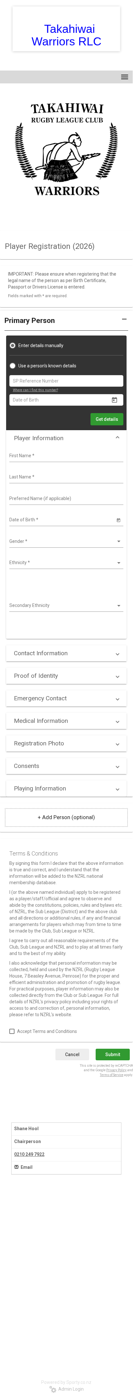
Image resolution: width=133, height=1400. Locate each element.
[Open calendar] (114, 400)
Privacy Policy (116, 1070)
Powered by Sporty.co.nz (66, 1382)
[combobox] (65, 456)
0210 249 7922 (29, 1154)
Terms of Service (111, 1075)
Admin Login (70, 1389)
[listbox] (65, 541)
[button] (66, 438)
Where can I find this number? (35, 390)
